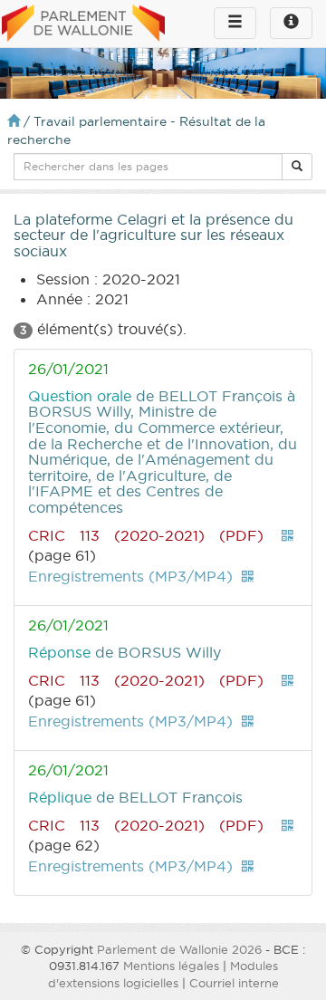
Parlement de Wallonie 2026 (179, 949)
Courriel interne (234, 983)
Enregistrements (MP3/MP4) (130, 576)
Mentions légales (171, 965)
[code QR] (288, 535)
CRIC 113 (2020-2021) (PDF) (146, 535)
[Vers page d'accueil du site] (83, 24)
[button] (297, 166)
